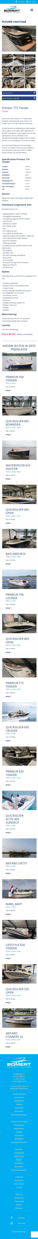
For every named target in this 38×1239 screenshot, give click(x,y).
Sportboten (19, 1108)
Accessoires (19, 1198)
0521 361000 (20, 1079)
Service (19, 1205)
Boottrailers (19, 1111)
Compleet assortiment (19, 1122)
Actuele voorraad (14, 21)
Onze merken (19, 1184)
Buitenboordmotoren (19, 1115)
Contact (19, 1187)
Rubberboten (19, 1101)
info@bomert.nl (21, 1081)
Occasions (19, 1149)
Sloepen (19, 1104)
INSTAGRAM (32, 1)
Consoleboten (19, 1097)
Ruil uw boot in (7, 93)
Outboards (19, 1177)
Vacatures (19, 1208)
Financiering (19, 1201)
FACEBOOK (21, 1)
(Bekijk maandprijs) (24, 334)
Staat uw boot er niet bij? (11, 98)
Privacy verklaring (19, 1232)
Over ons (19, 1194)
